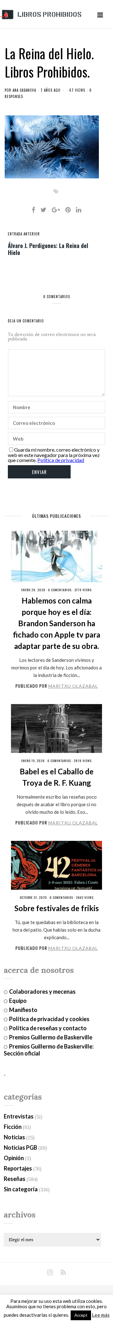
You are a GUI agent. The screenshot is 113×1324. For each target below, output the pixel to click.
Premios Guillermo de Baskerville (50, 1037)
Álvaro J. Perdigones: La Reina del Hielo (48, 248)
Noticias (14, 1137)
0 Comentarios (60, 589)
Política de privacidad (60, 460)
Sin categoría (21, 1189)
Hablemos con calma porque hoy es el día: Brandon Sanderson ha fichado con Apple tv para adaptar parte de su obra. (56, 623)
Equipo (18, 1000)
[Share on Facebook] (33, 210)
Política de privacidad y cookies (49, 1018)
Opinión (14, 1157)
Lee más (101, 1315)
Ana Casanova (24, 90)
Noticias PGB (20, 1147)
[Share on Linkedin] (78, 210)
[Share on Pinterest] (68, 210)
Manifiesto (23, 1009)
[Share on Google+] (56, 210)
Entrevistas (19, 1116)
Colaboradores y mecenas (42, 991)
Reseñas (14, 1178)
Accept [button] (80, 1315)
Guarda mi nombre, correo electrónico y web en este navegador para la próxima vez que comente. (54, 455)
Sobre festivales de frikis (56, 908)
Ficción (13, 1126)
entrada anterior (24, 233)
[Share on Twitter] (43, 210)
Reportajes (18, 1168)
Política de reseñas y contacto (48, 1028)
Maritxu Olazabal (73, 686)
